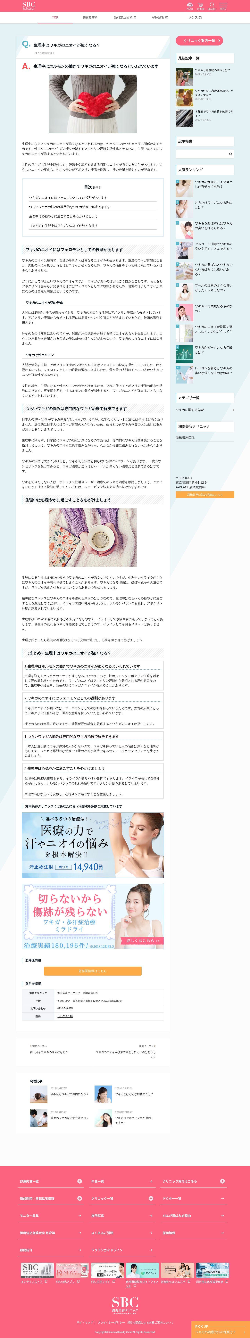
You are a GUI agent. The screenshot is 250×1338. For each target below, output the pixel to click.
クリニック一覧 (102, 1198)
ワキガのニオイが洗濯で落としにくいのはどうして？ (126, 1055)
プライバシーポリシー (111, 1322)
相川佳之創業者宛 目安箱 (37, 1232)
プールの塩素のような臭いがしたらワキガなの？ (213, 288)
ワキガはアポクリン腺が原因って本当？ (134, 1120)
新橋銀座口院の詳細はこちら (205, 494)
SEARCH (212, 9)
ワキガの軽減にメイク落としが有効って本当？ (213, 184)
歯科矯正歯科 (123, 17)
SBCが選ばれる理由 (177, 1215)
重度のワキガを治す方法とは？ (70, 1117)
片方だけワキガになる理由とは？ (213, 205)
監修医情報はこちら (93, 971)
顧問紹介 (26, 1250)
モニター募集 (29, 1215)
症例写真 (97, 1215)
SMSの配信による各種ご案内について (150, 1322)
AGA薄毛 (158, 17)
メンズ (193, 17)
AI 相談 (190, 9)
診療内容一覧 (29, 1181)
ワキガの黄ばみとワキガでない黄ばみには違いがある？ (213, 269)
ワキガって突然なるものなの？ (213, 308)
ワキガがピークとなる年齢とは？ (213, 350)
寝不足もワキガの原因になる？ (49, 1052)
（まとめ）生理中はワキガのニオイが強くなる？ (63, 225)
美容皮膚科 (90, 17)
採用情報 (169, 1232)
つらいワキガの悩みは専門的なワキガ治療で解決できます (69, 207)
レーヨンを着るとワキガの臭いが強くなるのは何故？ (213, 371)
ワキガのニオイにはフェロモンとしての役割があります (68, 197)
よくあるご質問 (102, 1232)
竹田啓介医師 (65, 1016)
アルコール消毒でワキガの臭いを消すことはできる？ (213, 246)
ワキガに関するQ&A (190, 409)
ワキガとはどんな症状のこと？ (134, 1094)
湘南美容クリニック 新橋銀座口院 (77, 993)
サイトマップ (85, 1322)
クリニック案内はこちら (180, 1181)
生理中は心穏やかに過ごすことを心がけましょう (63, 216)
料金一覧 (97, 1181)
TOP (55, 17)
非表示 (97, 187)
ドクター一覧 (172, 1198)
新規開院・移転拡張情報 (37, 1198)
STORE (200, 9)
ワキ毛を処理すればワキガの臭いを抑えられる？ (213, 226)
